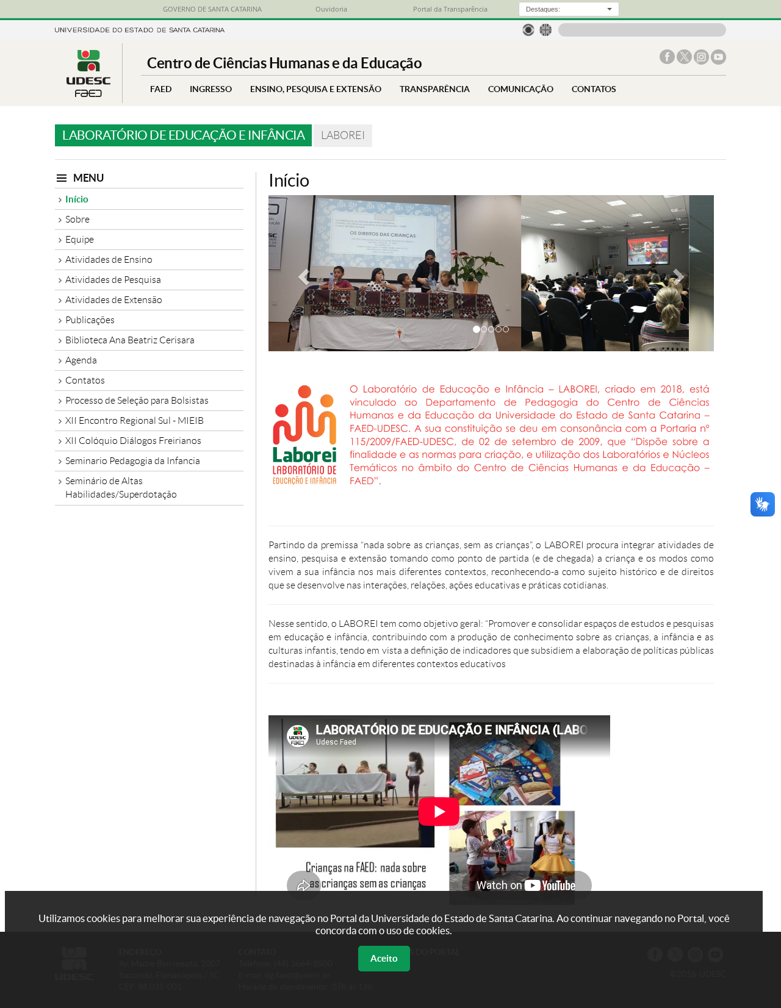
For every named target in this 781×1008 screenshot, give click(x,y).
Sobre (77, 219)
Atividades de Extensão (113, 300)
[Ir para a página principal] (88, 93)
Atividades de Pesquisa (113, 279)
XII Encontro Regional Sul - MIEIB (134, 420)
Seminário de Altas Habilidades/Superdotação (121, 487)
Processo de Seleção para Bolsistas (137, 400)
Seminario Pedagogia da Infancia (132, 461)
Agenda (81, 360)
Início (76, 199)
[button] (302, 273)
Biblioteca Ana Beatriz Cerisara (130, 340)
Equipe (79, 239)
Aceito (384, 958)
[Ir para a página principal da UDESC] (140, 29)
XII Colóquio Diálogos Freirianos (133, 440)
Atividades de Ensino (109, 259)
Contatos (85, 380)
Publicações (90, 320)
